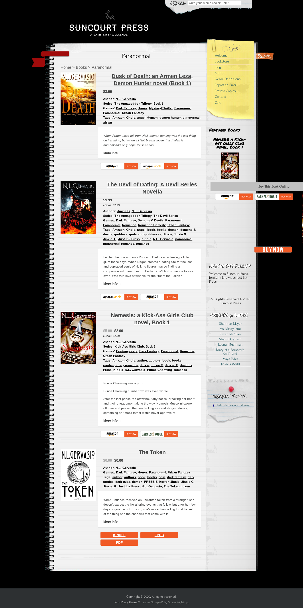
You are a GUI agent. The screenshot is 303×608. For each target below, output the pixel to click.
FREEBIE (150, 481)
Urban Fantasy (133, 113)
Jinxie (167, 234)
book (151, 229)
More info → (112, 152)
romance (142, 243)
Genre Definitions (228, 79)
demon (152, 117)
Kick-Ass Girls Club (129, 346)
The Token (152, 452)
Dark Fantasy (126, 108)
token (185, 486)
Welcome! (221, 55)
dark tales (122, 481)
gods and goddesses (145, 234)
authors (155, 360)
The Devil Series (165, 215)
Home (66, 67)
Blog (218, 67)
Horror (142, 108)
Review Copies (225, 91)
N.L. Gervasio (126, 99)
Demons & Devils (150, 220)
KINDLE (119, 535)
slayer (107, 122)
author (142, 360)
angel (141, 117)
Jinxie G (123, 211)
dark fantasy (176, 477)
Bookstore (222, 61)
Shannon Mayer (230, 324)
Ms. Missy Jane (230, 329)
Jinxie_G (109, 239)
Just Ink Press (129, 239)
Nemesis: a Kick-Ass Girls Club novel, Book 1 (229, 143)
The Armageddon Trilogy (133, 103)
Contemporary (127, 351)
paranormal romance (118, 243)
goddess (120, 234)
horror (164, 481)
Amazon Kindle (123, 117)
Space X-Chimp (178, 602)
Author (219, 73)
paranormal (191, 117)
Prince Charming (159, 369)
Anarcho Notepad (150, 602)
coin (162, 477)
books (161, 229)
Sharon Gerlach (230, 339)
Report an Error (225, 85)
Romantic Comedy (152, 225)
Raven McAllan (230, 334)
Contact (220, 97)
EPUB (159, 535)
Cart (218, 103)
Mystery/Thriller (161, 108)
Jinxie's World (230, 364)
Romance (129, 225)
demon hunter (170, 117)
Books (81, 67)
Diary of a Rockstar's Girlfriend (230, 352)
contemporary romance (120, 365)
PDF (119, 542)
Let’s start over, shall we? (232, 405)
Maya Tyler (230, 359)
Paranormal (102, 67)
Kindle (146, 239)
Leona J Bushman (230, 344)
